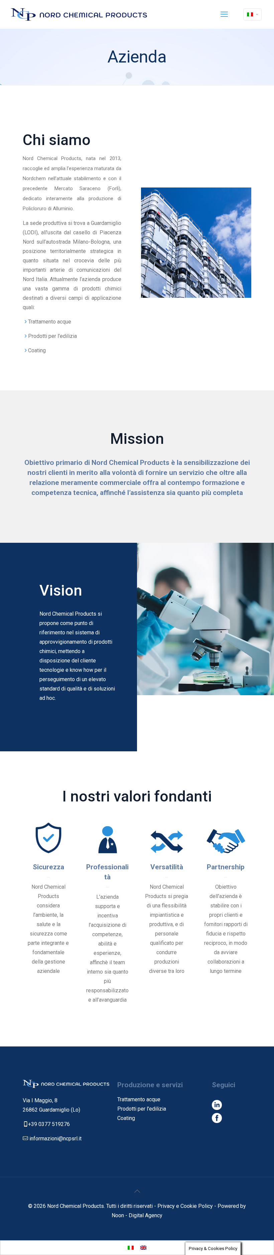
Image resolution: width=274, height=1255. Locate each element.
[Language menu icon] (252, 14)
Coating (126, 1118)
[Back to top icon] (137, 1191)
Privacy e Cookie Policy (185, 1206)
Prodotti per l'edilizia (141, 1109)
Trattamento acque (138, 1099)
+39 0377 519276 (49, 1124)
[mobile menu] (224, 14)
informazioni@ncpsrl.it (55, 1138)
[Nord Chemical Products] (79, 14)
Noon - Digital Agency (137, 1215)
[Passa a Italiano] (130, 1247)
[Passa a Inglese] (143, 1247)
